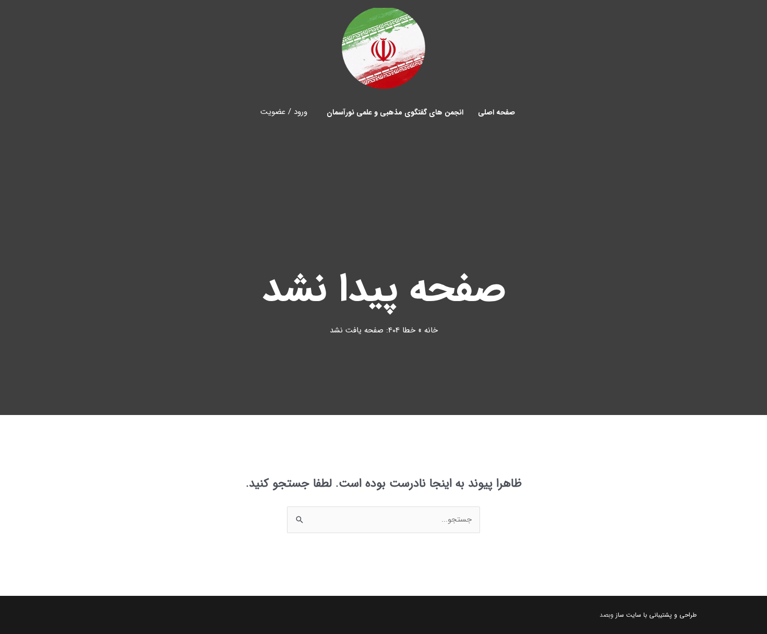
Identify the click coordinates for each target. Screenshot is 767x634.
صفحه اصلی (496, 112)
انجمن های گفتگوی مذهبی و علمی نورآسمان (395, 112)
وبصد (607, 615)
